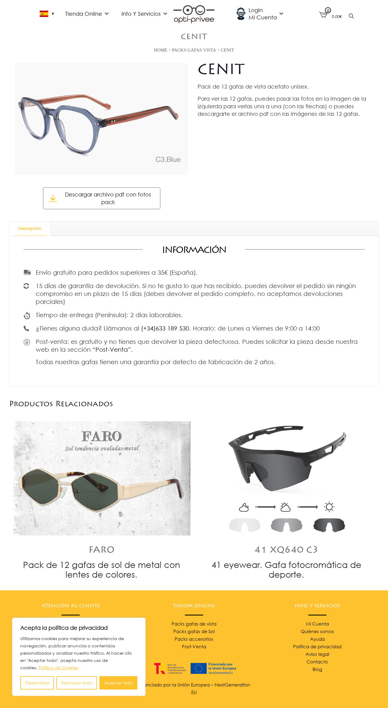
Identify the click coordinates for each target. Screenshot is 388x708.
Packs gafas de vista (194, 623)
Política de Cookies (58, 667)
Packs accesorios (194, 639)
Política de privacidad (317, 646)
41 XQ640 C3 (286, 550)
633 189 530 (172, 328)
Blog (317, 669)
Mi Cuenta (317, 623)
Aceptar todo (118, 682)
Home (160, 50)
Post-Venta (111, 349)
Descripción (29, 228)
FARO (102, 550)
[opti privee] (193, 13)
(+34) (148, 328)
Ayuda (317, 639)
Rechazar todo (76, 682)
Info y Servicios (141, 13)
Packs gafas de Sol (194, 631)
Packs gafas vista (194, 50)
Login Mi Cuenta (263, 14)
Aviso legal (317, 654)
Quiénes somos (317, 631)
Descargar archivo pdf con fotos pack (108, 198)
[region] (79, 657)
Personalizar (37, 682)
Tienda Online (83, 13)
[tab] (30, 228)
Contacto (317, 661)
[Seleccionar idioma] (47, 13)
